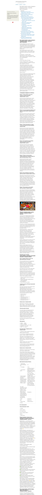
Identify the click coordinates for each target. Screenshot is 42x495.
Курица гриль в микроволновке (26, 22)
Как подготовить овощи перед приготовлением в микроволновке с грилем (27, 34)
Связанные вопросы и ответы (25, 13)
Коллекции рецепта (25, 29)
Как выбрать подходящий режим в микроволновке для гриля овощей (26, 38)
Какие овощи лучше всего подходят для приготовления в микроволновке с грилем (27, 32)
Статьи (24, 4)
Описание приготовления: (26, 23)
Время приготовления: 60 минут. (27, 28)
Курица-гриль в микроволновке (26, 27)
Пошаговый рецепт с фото (26, 30)
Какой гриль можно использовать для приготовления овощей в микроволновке (27, 17)
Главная (16, 4)
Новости (20, 4)
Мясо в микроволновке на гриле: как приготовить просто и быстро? (27, 19)
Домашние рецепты (21, 1)
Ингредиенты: (24, 24)
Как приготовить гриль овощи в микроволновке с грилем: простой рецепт (27, 12)
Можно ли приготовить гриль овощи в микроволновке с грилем (27, 15)
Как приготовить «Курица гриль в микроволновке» (27, 26)
